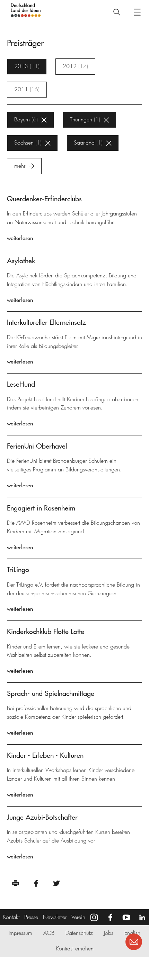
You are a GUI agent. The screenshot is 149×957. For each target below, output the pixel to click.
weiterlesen (20, 237)
